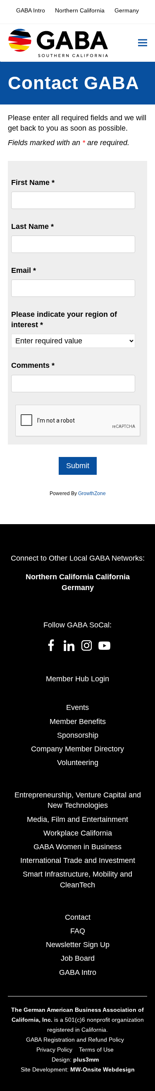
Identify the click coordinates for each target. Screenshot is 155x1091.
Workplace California (77, 833)
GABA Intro (77, 972)
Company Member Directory (77, 749)
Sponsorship (77, 735)
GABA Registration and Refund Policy (75, 1039)
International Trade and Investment (77, 860)
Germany (78, 587)
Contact (78, 917)
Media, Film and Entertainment (77, 819)
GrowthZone (92, 493)
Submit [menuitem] (77, 466)
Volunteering (77, 762)
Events (77, 707)
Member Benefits (78, 721)
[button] (142, 42)
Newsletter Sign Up (78, 944)
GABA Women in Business (77, 847)
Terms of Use (96, 1049)
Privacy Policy (54, 1049)
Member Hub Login (77, 679)
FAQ (77, 931)
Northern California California (78, 577)
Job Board (78, 958)
